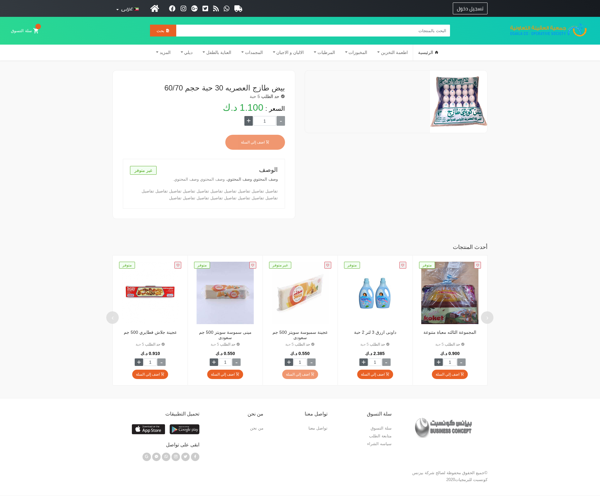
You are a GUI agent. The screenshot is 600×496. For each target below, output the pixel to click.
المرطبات (326, 52)
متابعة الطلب (380, 436)
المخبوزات (357, 52)
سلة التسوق (22, 30)
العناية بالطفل (218, 52)
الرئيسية (426, 52)
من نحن (256, 428)
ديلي (188, 52)
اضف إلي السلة (253, 142)
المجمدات (254, 52)
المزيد (165, 52)
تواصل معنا (318, 428)
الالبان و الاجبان (290, 52)
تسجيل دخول (470, 8)
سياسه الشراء (379, 443)
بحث (161, 30)
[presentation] (487, 317)
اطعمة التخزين (394, 52)
